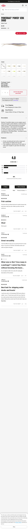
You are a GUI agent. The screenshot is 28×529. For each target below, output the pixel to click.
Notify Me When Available (18, 92)
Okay (14, 526)
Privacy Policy (18, 522)
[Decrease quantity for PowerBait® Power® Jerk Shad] (2, 92)
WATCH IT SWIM (22, 33)
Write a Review (22, 187)
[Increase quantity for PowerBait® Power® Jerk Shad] (7, 92)
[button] (5, 28)
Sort (14, 190)
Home (2, 14)
